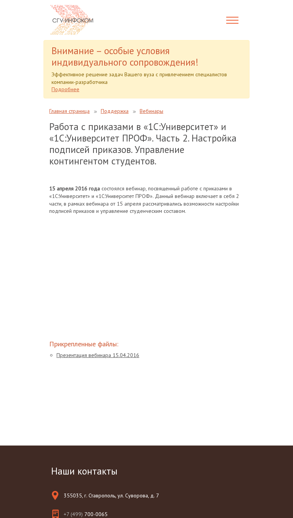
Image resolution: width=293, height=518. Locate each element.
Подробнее (65, 89)
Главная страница (69, 111)
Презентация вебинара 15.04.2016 (97, 355)
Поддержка (115, 111)
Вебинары (151, 111)
